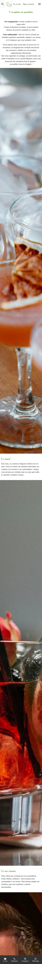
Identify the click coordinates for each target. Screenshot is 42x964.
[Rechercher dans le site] (2, 4)
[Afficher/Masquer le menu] (39, 4)
